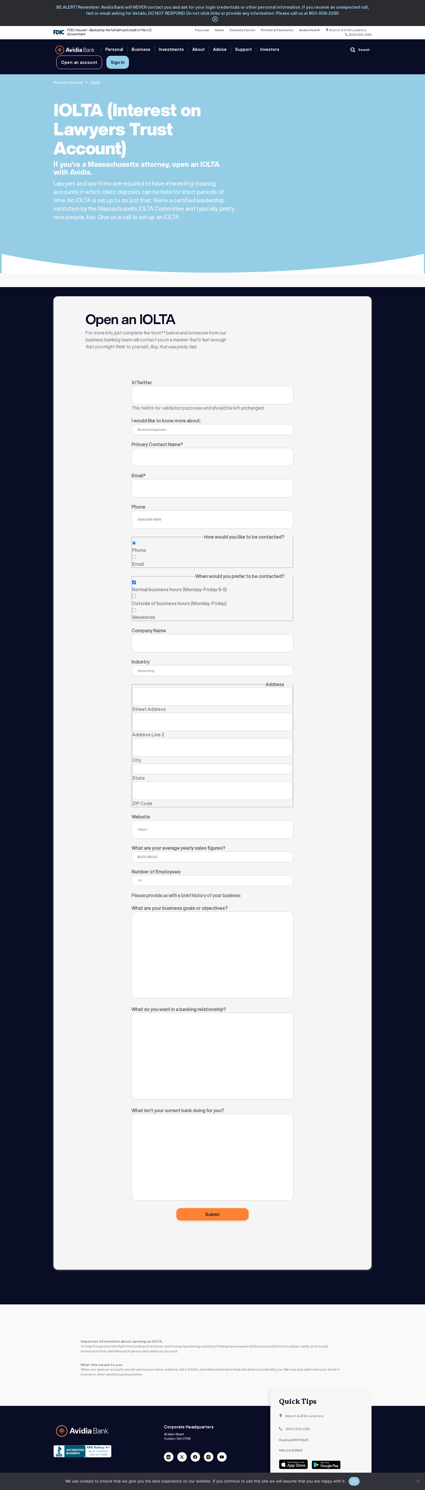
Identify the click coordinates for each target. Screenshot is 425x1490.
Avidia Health (309, 30)
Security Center (242, 30)
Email (138, 564)
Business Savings (68, 82)
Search (364, 49)
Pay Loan (202, 30)
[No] (418, 1481)
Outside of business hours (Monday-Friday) (179, 603)
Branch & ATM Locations (347, 30)
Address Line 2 (148, 734)
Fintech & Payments (277, 30)
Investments (171, 49)
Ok (354, 1481)
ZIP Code (142, 803)
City (136, 760)
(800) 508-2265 (360, 35)
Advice (220, 49)
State (138, 777)
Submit (212, 1214)
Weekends (143, 617)
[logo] (75, 50)
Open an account (79, 62)
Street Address (149, 709)
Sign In (118, 62)
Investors (269, 49)
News (219, 30)
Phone (139, 550)
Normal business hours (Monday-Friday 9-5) (179, 589)
